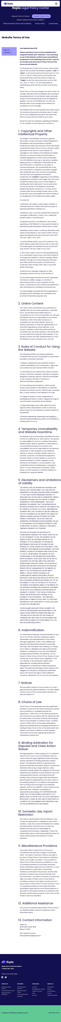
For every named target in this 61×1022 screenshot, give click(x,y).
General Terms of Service (21, 16)
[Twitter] (6, 977)
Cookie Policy (53, 24)
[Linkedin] (2, 977)
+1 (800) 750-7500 (8, 969)
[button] (14, 51)
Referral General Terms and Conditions (17, 24)
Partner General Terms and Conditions (30, 20)
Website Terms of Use (41, 16)
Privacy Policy (40, 24)
